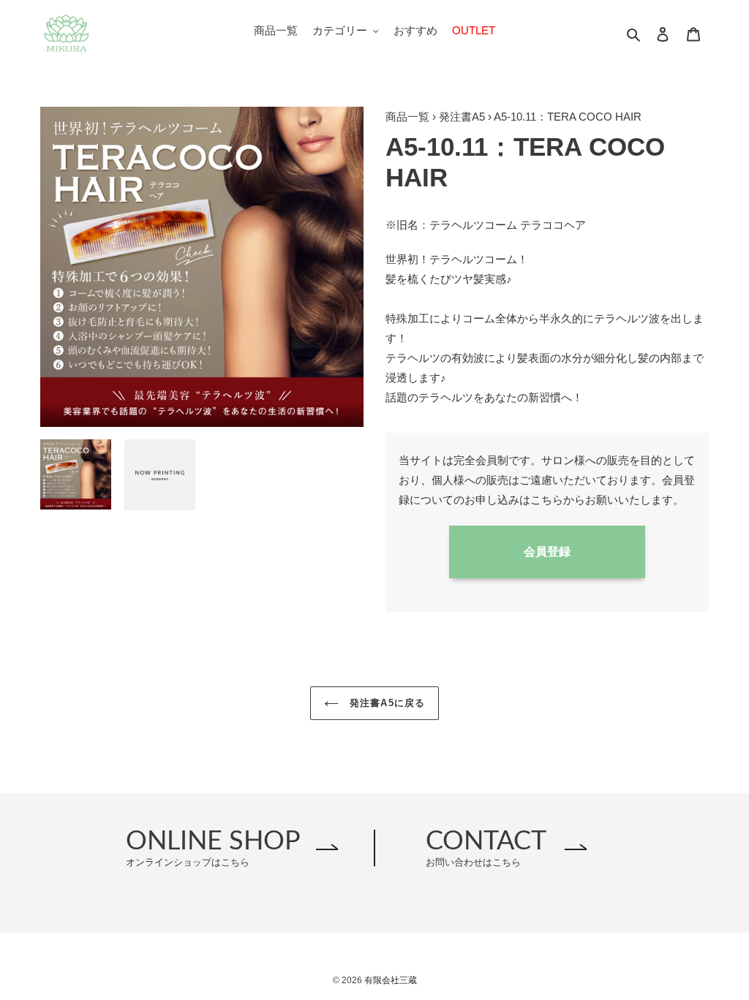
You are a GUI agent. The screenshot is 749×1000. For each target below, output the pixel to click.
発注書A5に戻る (385, 702)
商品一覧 (407, 116)
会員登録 (547, 551)
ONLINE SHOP (213, 847)
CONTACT (486, 847)
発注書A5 (462, 116)
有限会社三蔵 (390, 980)
